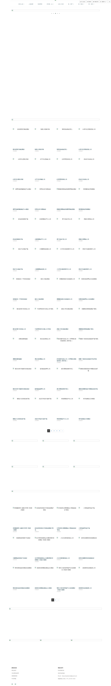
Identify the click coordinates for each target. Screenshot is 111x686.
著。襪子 (70, 4)
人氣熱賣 (31, 4)
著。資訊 (90, 4)
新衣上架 (21, 4)
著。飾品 (80, 4)
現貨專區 (40, 4)
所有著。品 (50, 4)
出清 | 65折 (61, 4)
